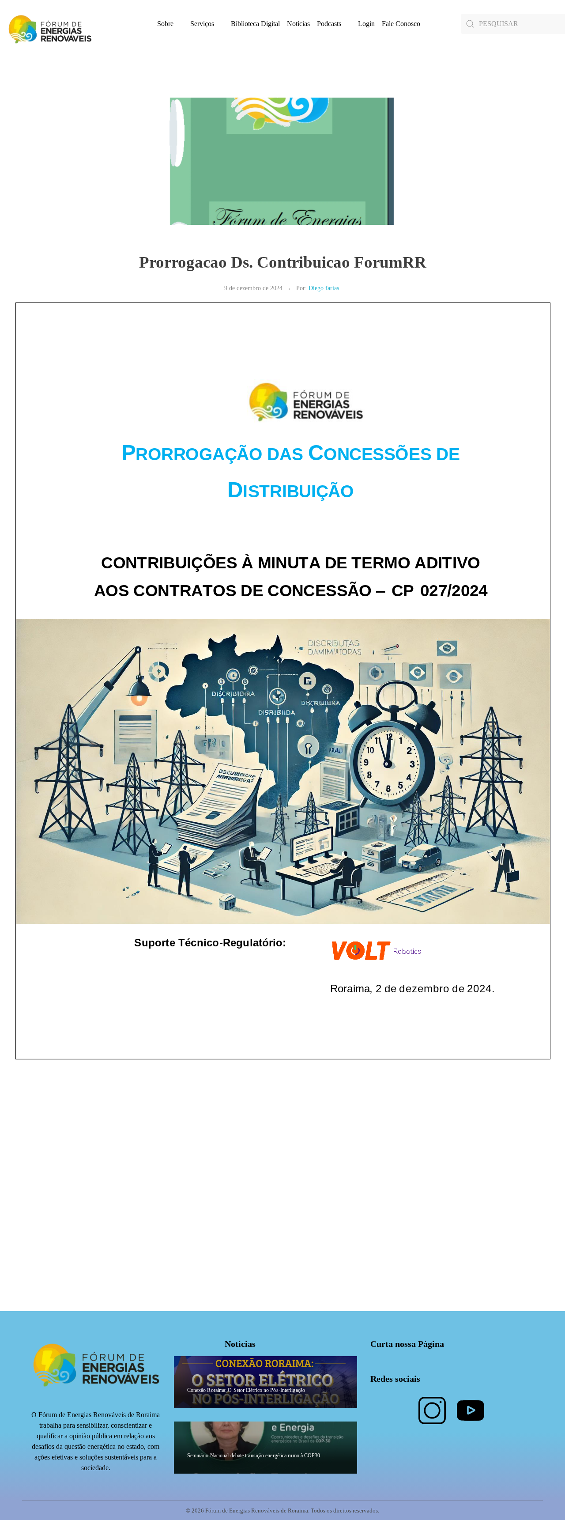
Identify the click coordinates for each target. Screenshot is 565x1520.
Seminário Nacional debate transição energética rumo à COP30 (253, 1455)
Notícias (298, 23)
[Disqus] (282, 1200)
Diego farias (324, 287)
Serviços (202, 23)
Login (366, 23)
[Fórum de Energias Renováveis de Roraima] (48, 29)
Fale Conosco (401, 23)
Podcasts (329, 23)
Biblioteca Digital (255, 23)
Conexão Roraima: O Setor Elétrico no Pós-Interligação (246, 1390)
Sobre (165, 23)
